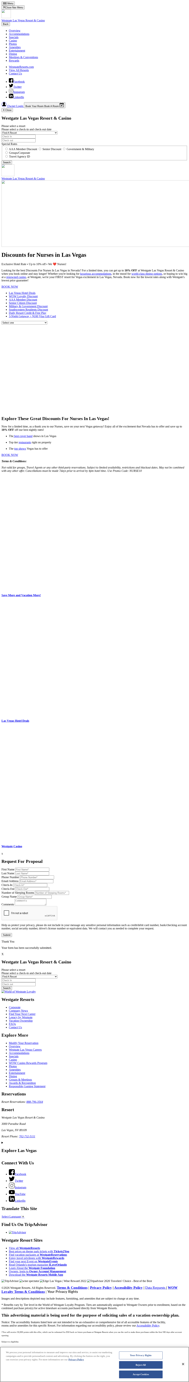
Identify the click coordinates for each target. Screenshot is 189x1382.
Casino (13, 40)
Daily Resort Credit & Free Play (27, 312)
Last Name (7, 873)
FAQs (12, 1024)
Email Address (9, 881)
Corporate (14, 1007)
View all (24, 1248)
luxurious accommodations (95, 273)
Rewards (14, 60)
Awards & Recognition (22, 1083)
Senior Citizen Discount (23, 303)
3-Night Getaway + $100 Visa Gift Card (32, 316)
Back (5, 24)
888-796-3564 (34, 1101)
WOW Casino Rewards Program (28, 1063)
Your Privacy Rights (62, 1292)
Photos (13, 43)
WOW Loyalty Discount (23, 296)
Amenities (15, 47)
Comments (7, 904)
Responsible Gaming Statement (27, 1086)
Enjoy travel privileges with (36, 1258)
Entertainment (17, 50)
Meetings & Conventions (23, 57)
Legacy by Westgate (20, 1017)
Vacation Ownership (21, 1020)
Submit (7, 935)
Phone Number (10, 877)
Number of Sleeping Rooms (17, 892)
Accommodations (19, 33)
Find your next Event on (33, 1261)
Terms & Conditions (72, 1288)
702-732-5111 (27, 1136)
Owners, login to (37, 1271)
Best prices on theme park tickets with (39, 1251)
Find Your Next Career (22, 1014)
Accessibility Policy (128, 1288)
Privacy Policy (101, 1288)
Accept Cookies (141, 1374)
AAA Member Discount (23, 299)
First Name (7, 869)
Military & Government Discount (28, 306)
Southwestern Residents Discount (28, 309)
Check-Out (7, 888)
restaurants (25, 442)
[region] (94, 1364)
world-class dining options (146, 273)
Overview (14, 30)
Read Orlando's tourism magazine (38, 1264)
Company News (18, 1010)
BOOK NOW (9, 286)
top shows (20, 448)
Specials (13, 37)
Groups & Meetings (20, 1079)
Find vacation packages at (38, 1254)
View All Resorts (19, 70)
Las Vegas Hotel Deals (22, 293)
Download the (36, 1274)
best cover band (22, 436)
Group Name (9, 896)
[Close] (183, 1364)
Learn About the (32, 1268)
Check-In (6, 885)
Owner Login (15, 106)
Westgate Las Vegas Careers (25, 1049)
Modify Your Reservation (23, 1043)
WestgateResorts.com (21, 66)
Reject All (141, 1365)
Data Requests (155, 1288)
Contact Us (15, 73)
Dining (13, 53)
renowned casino (16, 277)
